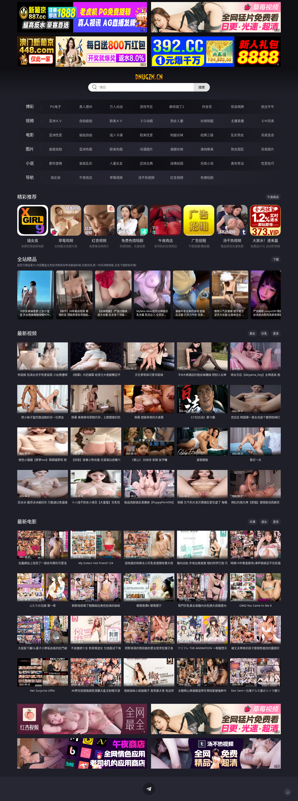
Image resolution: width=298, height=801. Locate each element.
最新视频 (27, 333)
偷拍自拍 (85, 135)
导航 (30, 177)
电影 (30, 135)
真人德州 (85, 106)
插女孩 (55, 177)
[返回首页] (288, 792)
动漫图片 (146, 149)
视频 (30, 121)
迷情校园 (176, 163)
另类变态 (267, 135)
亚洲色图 (85, 149)
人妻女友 (116, 163)
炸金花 (207, 106)
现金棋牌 (237, 106)
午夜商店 (85, 177)
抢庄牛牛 (267, 106)
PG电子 (55, 106)
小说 (30, 163)
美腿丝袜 (176, 149)
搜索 (201, 87)
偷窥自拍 (55, 149)
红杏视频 (176, 177)
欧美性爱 (146, 135)
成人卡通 (116, 135)
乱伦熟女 (237, 135)
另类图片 (267, 149)
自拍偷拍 (85, 121)
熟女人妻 (176, 121)
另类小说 (206, 163)
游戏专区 (146, 106)
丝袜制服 (206, 121)
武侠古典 (146, 163)
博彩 (30, 106)
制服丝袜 (176, 135)
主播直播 (237, 121)
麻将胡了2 (176, 106)
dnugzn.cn (149, 77)
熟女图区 (237, 149)
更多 (276, 333)
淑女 (264, 522)
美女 (252, 333)
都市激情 (55, 163)
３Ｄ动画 (146, 121)
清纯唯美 (206, 149)
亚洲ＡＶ (55, 121)
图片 (30, 149)
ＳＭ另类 (267, 121)
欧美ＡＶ (116, 121)
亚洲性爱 (55, 135)
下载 (276, 259)
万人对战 (116, 106)
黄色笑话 (237, 163)
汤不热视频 (146, 177)
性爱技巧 (267, 163)
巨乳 (264, 333)
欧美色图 (116, 149)
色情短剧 (206, 177)
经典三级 (206, 135)
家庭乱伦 (85, 163)
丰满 (252, 522)
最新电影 (27, 521)
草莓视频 (116, 177)
